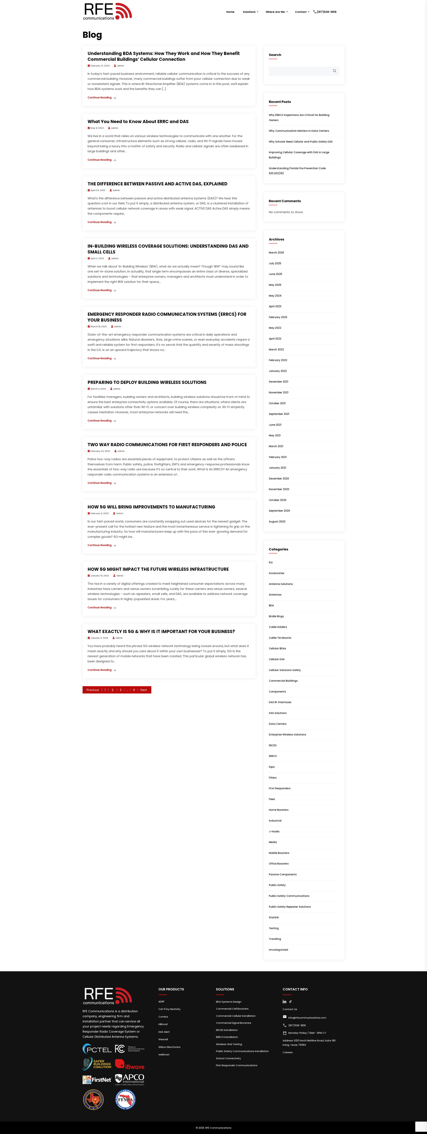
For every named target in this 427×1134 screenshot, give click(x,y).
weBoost (163, 1054)
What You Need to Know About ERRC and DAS (138, 122)
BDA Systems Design (228, 1001)
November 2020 (279, 489)
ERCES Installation (227, 1030)
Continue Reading (100, 97)
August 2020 (277, 521)
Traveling (275, 939)
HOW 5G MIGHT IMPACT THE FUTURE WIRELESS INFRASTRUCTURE (158, 569)
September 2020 (279, 510)
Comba (163, 1016)
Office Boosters (279, 863)
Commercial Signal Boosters (233, 1023)
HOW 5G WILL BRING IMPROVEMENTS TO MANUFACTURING (151, 507)
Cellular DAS (277, 659)
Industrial (275, 820)
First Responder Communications (236, 1065)
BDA (271, 605)
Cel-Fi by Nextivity (169, 1009)
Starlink (274, 917)
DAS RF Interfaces (280, 702)
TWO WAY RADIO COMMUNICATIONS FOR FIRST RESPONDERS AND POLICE (167, 445)
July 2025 (275, 263)
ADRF (161, 1001)
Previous (93, 690)
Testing (274, 928)
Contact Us (290, 1009)
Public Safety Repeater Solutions (290, 906)
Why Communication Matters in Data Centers (299, 131)
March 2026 (276, 252)
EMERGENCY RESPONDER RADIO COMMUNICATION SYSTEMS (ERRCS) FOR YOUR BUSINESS (167, 317)
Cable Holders (278, 627)
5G (271, 562)
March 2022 (276, 349)
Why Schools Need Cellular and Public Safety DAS (301, 141)
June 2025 (275, 274)
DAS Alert (164, 1032)
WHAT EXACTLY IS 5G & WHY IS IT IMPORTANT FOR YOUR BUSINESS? (161, 632)
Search (275, 54)
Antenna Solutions (281, 584)
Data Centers (278, 724)
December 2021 (278, 381)
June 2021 (275, 425)
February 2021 (278, 457)
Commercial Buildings (283, 680)
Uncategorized (278, 949)
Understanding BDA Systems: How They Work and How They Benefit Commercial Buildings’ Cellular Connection (164, 56)
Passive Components (283, 874)
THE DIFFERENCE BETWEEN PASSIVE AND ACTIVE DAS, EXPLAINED (157, 184)
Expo (272, 767)
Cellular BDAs (277, 648)
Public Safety (277, 885)
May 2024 (275, 295)
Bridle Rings (276, 616)
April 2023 (275, 306)
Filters (273, 777)
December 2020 (279, 478)
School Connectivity (228, 1058)
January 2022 (278, 371)
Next (143, 690)
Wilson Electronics (169, 1047)
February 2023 (278, 317)
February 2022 (278, 360)
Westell (163, 1039)
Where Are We (275, 12)
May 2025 (275, 285)
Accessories (276, 573)
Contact (301, 12)
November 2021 (278, 392)
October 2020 (277, 500)
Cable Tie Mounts (280, 638)
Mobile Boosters (279, 853)
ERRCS (273, 756)
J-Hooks (274, 831)
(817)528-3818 (325, 12)
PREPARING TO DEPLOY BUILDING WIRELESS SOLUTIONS (147, 382)
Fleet (272, 799)
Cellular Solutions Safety (285, 670)
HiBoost (163, 1024)
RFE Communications (218, 1128)
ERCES (273, 745)
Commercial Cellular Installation (236, 1016)
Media (273, 842)
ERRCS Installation (227, 1037)
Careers (288, 1052)
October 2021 (277, 403)
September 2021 (279, 414)
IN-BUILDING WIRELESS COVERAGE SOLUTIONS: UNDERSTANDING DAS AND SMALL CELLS (168, 249)
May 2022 (275, 328)
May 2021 (275, 435)
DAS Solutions (278, 713)
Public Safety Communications (289, 896)
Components (277, 691)
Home (230, 12)
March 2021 (276, 446)
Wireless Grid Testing (229, 1044)
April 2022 (275, 338)
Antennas (275, 594)
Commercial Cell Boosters (232, 1008)
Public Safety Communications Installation (242, 1051)
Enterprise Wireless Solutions (287, 734)
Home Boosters (279, 810)
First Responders (280, 788)
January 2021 (277, 467)
